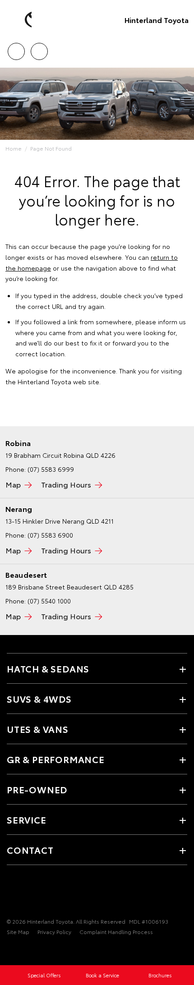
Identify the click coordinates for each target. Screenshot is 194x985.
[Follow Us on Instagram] (27, 893)
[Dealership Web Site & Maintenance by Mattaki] (24, 950)
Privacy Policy (54, 931)
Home (13, 148)
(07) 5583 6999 (51, 469)
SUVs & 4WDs (39, 698)
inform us (172, 321)
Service (26, 819)
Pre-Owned (37, 789)
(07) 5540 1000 (49, 600)
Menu (182, 48)
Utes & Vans (38, 729)
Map (13, 484)
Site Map (18, 931)
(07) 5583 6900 (50, 534)
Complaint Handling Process (116, 931)
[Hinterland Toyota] (20, 19)
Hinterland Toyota (157, 19)
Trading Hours (66, 484)
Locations (39, 48)
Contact (30, 849)
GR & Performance (56, 759)
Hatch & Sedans (48, 668)
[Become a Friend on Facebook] (12, 893)
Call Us (16, 48)
